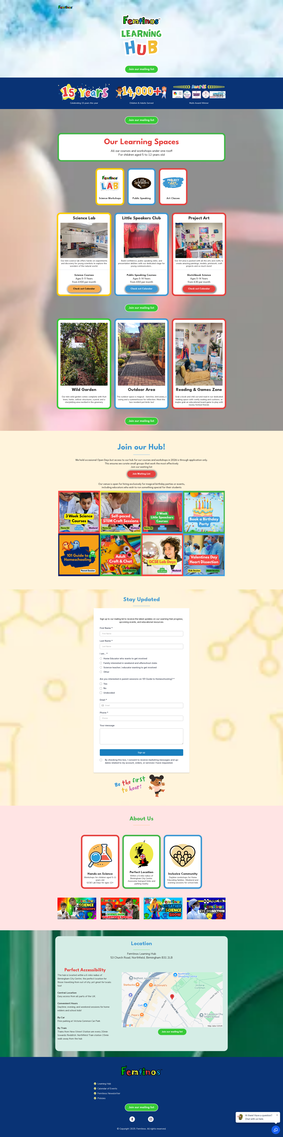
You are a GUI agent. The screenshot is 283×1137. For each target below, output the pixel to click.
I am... (104, 653)
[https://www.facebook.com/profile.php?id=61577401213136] (132, 1119)
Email (103, 700)
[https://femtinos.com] (141, 1071)
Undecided (109, 692)
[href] (172, 999)
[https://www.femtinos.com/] (65, 7)
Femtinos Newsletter (108, 1093)
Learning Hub (104, 1083)
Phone (104, 712)
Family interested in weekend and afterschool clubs (130, 663)
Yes (105, 684)
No (104, 688)
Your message (107, 725)
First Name (106, 628)
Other (106, 672)
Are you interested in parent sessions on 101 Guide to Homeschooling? (137, 679)
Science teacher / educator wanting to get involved (130, 667)
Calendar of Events (107, 1088)
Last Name (106, 641)
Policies (101, 1098)
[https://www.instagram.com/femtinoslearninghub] (150, 1119)
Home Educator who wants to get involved (125, 658)
